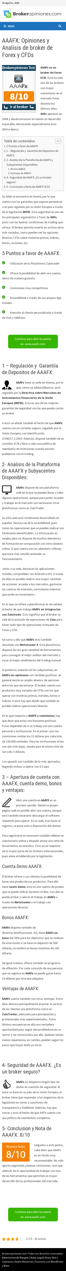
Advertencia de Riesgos (15, 1257)
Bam (6, 1265)
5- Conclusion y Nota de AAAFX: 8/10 (28, 187)
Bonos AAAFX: (18, 169)
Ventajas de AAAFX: (20, 173)
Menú (11, 26)
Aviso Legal (36, 1257)
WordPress (57, 1261)
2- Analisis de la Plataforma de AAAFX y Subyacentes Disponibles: (29, 162)
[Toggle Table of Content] (56, 141)
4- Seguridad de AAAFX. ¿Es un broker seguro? (29, 180)
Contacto (7, 1261)
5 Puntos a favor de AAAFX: (22, 146)
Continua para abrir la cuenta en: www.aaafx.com (33, 341)
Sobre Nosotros (24, 1261)
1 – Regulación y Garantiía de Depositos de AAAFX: (32, 153)
